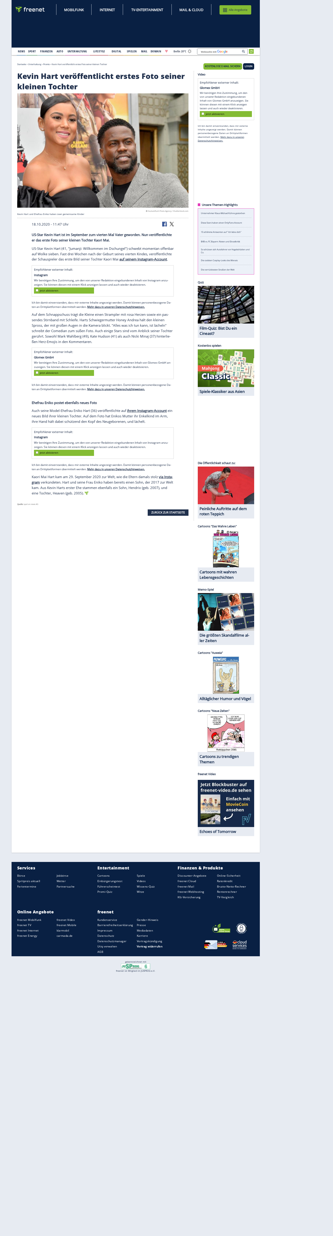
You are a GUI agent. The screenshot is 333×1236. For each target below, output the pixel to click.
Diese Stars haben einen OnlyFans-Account (221, 222)
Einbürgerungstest (109, 881)
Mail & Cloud (191, 9)
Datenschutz (105, 935)
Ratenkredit (225, 881)
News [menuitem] (21, 51)
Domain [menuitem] (156, 51)
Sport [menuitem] (32, 51)
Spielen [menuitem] (132, 51)
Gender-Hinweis (148, 920)
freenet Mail (186, 886)
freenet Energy (27, 935)
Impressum (105, 930)
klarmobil (63, 930)
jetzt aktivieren (49, 290)
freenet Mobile (67, 925)
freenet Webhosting (191, 891)
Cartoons (103, 875)
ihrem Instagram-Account (147, 410)
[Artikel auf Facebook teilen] (165, 223)
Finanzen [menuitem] (46, 51)
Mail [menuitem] (144, 51)
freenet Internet (28, 930)
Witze (140, 891)
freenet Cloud (187, 881)
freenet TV (24, 925)
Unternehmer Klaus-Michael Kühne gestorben (223, 213)
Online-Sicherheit (228, 875)
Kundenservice (107, 920)
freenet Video (66, 920)
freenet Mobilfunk (29, 920)
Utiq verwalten (107, 946)
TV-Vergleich (225, 897)
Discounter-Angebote (192, 875)
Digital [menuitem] (116, 51)
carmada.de (65, 935)
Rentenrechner (227, 891)
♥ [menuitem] (166, 51)
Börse (21, 875)
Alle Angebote (238, 10)
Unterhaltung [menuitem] (77, 51)
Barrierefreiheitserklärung (115, 925)
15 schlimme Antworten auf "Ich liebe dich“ (221, 232)
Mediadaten (145, 930)
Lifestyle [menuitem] (99, 51)
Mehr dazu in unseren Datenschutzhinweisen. (116, 307)
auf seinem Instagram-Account (143, 259)
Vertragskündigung (149, 941)
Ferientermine (26, 886)
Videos (141, 881)
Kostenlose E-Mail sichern (222, 66)
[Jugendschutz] (135, 966)
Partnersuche (66, 886)
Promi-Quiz (104, 891)
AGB (100, 952)
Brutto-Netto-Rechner (231, 886)
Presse (141, 925)
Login (248, 66)
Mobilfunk (74, 9)
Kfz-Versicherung (189, 897)
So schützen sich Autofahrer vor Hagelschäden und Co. (225, 251)
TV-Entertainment (147, 9)
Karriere (142, 935)
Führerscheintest (108, 886)
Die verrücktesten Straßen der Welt (217, 269)
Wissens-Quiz (146, 886)
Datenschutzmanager (111, 941)
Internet (107, 9)
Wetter (61, 881)
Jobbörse (62, 875)
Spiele (141, 875)
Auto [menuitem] (60, 51)
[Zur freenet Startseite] (30, 9)
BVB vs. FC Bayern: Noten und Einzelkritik (220, 241)
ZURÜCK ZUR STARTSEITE (168, 512)
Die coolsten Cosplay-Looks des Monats (219, 260)
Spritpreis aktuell (28, 881)
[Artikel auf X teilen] (172, 223)
